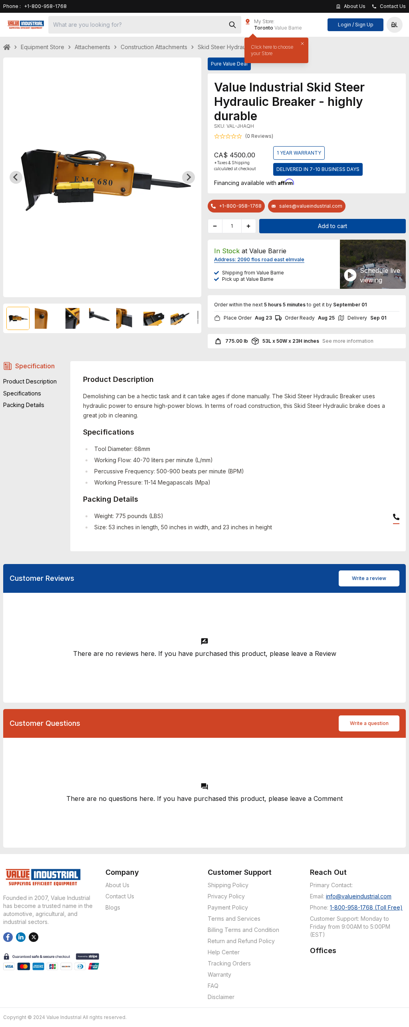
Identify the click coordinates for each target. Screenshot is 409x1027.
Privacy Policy (226, 896)
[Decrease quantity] (215, 226)
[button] (395, 25)
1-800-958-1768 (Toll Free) (366, 907)
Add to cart (332, 225)
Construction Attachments (154, 47)
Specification (35, 366)
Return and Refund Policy (241, 941)
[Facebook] (8, 937)
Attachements (92, 47)
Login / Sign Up (355, 25)
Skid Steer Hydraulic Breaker (236, 47)
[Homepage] (25, 25)
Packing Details (23, 404)
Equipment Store (42, 47)
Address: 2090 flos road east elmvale (259, 259)
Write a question (369, 723)
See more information (347, 341)
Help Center (224, 952)
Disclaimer (221, 996)
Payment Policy (228, 907)
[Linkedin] (21, 937)
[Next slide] (188, 177)
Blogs (112, 907)
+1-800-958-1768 (240, 206)
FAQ (213, 985)
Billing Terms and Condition (243, 929)
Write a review (369, 578)
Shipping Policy (228, 885)
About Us (117, 885)
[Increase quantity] (248, 226)
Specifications (22, 393)
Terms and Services (234, 918)
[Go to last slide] (16, 177)
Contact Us (119, 896)
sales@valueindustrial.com (310, 206)
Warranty (219, 974)
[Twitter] (33, 937)
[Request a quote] (350, 275)
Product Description (30, 381)
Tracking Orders (229, 963)
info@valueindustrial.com (358, 896)
